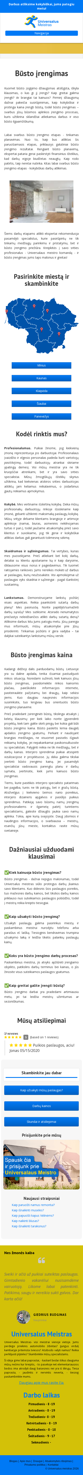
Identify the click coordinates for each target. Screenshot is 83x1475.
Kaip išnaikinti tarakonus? (29, 1226)
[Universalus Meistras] (41, 21)
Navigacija (41, 33)
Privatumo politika (34, 1464)
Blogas (13, 1461)
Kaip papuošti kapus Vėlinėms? (33, 1215)
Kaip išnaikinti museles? (28, 1210)
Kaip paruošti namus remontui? (33, 1205)
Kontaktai (53, 1464)
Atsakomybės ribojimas (58, 1461)
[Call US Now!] (41, 1077)
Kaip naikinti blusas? (25, 1221)
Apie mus (25, 1461)
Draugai (38, 1461)
